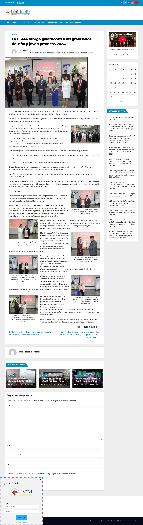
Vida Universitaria (122, 521)
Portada (113, 521)
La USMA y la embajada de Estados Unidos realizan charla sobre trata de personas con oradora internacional (122, 173)
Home (91, 521)
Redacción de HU (93, 384)
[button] (136, 22)
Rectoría (26, 22)
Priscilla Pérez (26, 50)
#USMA (90, 53)
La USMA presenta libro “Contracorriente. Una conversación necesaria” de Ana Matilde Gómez (121, 184)
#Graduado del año (70, 53)
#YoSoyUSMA (78, 375)
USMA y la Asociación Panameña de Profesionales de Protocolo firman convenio (122, 203)
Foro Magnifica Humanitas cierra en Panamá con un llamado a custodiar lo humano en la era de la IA (122, 127)
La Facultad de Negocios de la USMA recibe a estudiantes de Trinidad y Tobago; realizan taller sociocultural (79, 334)
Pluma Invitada (55, 22)
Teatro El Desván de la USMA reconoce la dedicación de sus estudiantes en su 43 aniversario (120, 161)
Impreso (97, 521)
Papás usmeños (132, 521)
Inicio (15, 22)
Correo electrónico (14, 455)
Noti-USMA (39, 22)
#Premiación (82, 53)
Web (8, 464)
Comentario (11, 405)
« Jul (121, 101)
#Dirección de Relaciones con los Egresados (47, 53)
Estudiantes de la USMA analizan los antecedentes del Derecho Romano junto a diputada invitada (122, 150)
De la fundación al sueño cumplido (121, 117)
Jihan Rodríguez (27, 384)
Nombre (10, 445)
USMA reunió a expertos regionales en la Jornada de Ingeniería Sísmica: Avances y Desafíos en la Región (122, 222)
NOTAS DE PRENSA (73, 22)
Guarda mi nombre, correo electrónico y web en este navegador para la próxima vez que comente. (43, 474)
